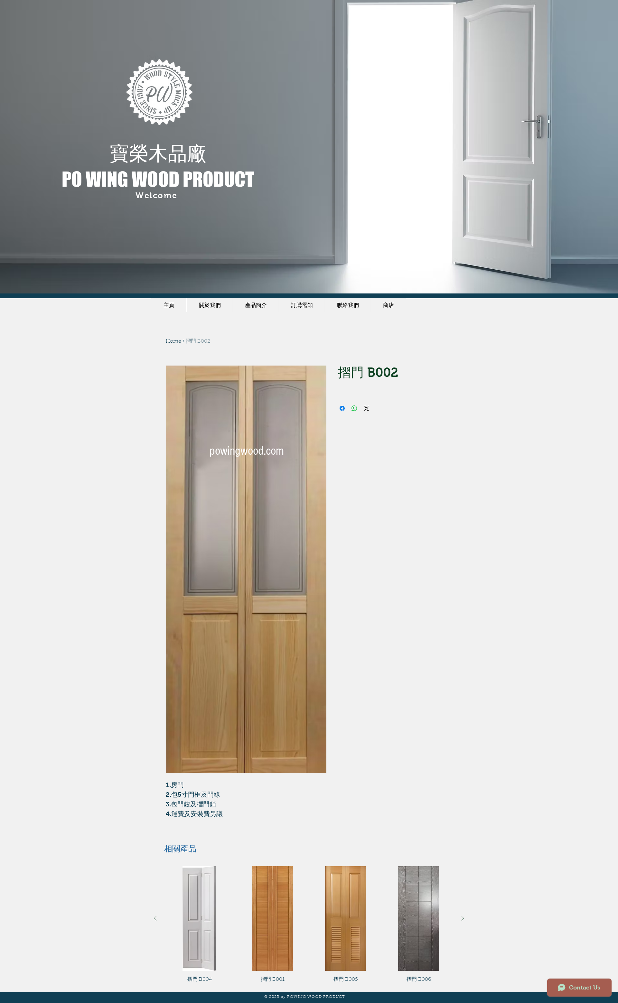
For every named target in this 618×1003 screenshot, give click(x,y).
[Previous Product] (155, 918)
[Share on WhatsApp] (354, 408)
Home (173, 341)
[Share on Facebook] (342, 408)
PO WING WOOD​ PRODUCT (158, 179)
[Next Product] (463, 918)
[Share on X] (366, 408)
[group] (309, 925)
